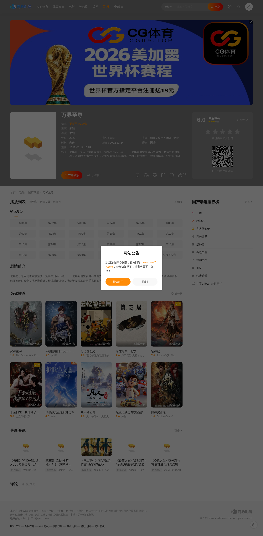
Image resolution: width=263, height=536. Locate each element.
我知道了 (118, 281)
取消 (145, 281)
